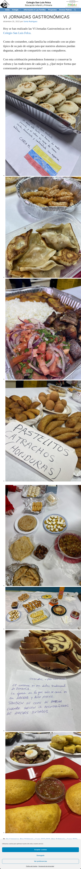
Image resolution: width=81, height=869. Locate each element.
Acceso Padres (65, 10)
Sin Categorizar (12, 839)
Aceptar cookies (40, 850)
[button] (20, 10)
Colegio (15, 10)
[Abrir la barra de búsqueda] (75, 10)
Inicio (7, 10)
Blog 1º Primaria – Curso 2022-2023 (35, 839)
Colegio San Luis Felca (38, 2)
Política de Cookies (31, 866)
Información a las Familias (35, 10)
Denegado (40, 855)
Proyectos (52, 10)
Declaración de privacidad (46, 866)
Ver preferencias (40, 861)
